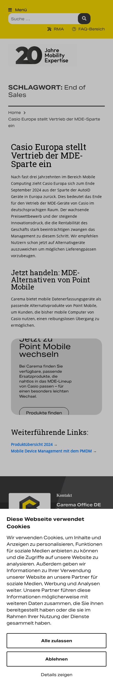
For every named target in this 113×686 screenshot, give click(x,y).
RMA (58, 29)
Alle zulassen (56, 640)
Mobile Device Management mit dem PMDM (51, 450)
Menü (20, 9)
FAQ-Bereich (91, 29)
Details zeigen (56, 674)
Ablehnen (56, 659)
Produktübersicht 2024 (32, 444)
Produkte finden (44, 412)
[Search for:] (49, 18)
